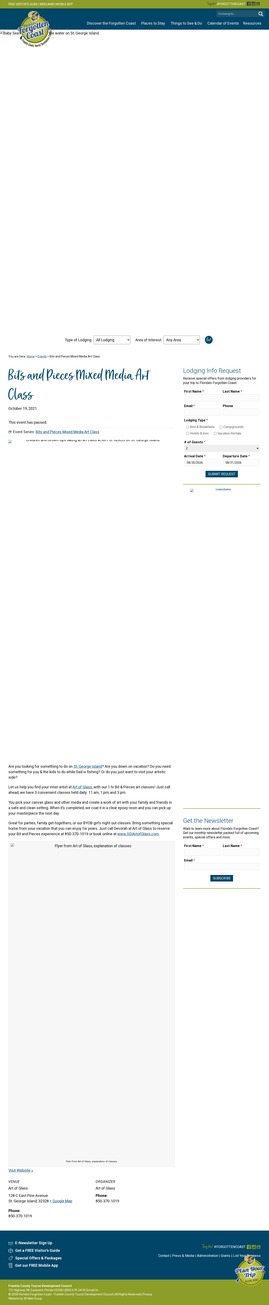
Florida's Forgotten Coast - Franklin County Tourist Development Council (66, 1294)
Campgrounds (233, 427)
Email (189, 406)
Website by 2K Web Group (25, 1298)
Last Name (232, 391)
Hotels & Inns (199, 433)
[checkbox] (187, 427)
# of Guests (194, 442)
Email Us (92, 1290)
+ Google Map (61, 1201)
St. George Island (88, 766)
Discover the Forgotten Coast (111, 23)
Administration (207, 1256)
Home (31, 356)
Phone (228, 406)
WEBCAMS (47, 4)
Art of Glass (82, 787)
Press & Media (183, 1256)
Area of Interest (148, 340)
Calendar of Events (223, 23)
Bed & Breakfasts (202, 427)
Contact (163, 1256)
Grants (225, 1256)
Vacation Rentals (229, 433)
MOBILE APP (64, 4)
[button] (260, 14)
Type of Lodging (78, 340)
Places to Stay (153, 23)
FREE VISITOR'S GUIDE (23, 4)
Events (42, 356)
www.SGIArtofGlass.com (138, 834)
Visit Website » (20, 1170)
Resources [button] (252, 23)
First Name (194, 391)
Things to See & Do (186, 23)
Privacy (147, 1294)
